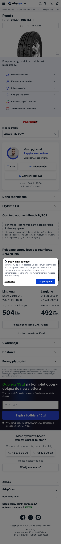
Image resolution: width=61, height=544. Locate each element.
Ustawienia (10, 281)
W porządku (45, 281)
